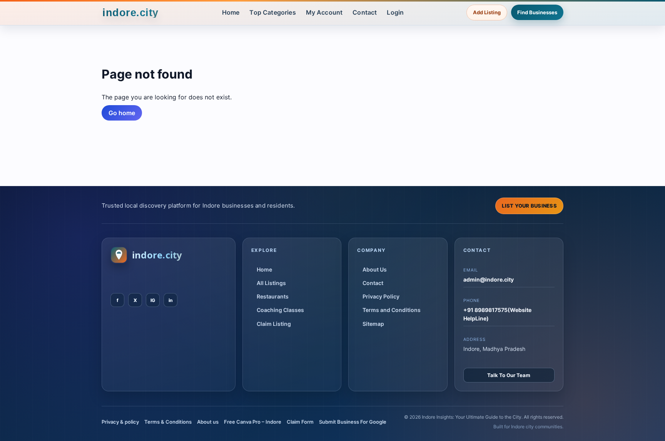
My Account (324, 12)
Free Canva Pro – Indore (252, 422)
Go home (122, 113)
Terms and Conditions (392, 310)
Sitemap (373, 323)
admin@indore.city (488, 279)
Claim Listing (274, 323)
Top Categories (272, 12)
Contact (365, 12)
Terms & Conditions (168, 422)
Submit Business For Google (352, 422)
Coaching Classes (280, 310)
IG (152, 300)
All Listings (271, 283)
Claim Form (300, 422)
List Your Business (529, 206)
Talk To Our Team (508, 375)
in (171, 300)
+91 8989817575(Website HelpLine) (497, 314)
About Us (375, 269)
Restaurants (273, 296)
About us (208, 422)
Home (231, 12)
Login (395, 12)
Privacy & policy (120, 422)
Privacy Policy (381, 296)
